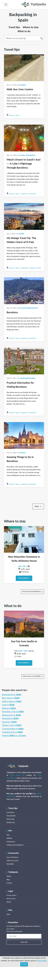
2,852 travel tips (17, 775)
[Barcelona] (24, 290)
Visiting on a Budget (14, 735)
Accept (24, 964)
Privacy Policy (42, 961)
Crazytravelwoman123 (29, 308)
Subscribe (24, 942)
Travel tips (14, 27)
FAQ (8, 835)
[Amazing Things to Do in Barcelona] (24, 435)
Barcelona (32, 194)
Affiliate (9, 838)
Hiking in (9, 708)
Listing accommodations (15, 845)
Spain (17, 115)
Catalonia (24, 194)
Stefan (21, 234)
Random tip (11, 822)
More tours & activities (32, 676)
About (9, 876)
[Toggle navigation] (6, 4)
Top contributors (12, 857)
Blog (8, 880)
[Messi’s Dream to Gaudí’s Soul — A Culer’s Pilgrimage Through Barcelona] (24, 138)
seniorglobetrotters (28, 378)
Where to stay (30, 27)
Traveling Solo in (12, 732)
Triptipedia (38, 4)
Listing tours (11, 842)
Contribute (10, 812)
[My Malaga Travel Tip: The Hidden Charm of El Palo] (24, 216)
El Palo (38, 268)
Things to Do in (11, 725)
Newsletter (10, 864)
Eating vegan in (11, 701)
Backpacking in (11, 695)
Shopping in (10, 718)
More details (23, 578)
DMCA (9, 902)
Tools (8, 914)
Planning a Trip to (13, 712)
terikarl (23, 85)
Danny (23, 453)
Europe (11, 115)
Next (37, 506)
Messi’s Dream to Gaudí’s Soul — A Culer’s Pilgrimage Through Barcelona (23, 163)
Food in (8, 705)
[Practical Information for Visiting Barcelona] (24, 361)
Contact (9, 883)
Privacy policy (11, 895)
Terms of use (11, 899)
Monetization (11, 816)
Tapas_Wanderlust (28, 155)
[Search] (41, 38)
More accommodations (31, 592)
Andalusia (24, 268)
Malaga (32, 268)
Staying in (9, 722)
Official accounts (12, 861)
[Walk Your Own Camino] (24, 67)
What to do (24, 31)
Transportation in (12, 729)
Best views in (11, 698)
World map (10, 819)
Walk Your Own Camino (20, 89)
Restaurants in (11, 715)
